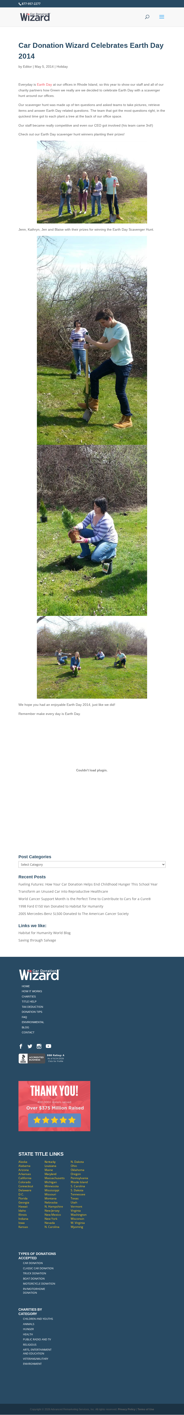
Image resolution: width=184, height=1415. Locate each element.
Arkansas (24, 1174)
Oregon (76, 1174)
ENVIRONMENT (32, 1363)
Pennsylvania (79, 1178)
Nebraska (51, 1202)
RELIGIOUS (29, 1344)
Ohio (74, 1166)
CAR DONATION (33, 1263)
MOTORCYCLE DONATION (39, 1283)
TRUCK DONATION (34, 1273)
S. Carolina (78, 1186)
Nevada (50, 1223)
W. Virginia (78, 1223)
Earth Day (44, 84)
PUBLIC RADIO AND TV (37, 1339)
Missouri (50, 1194)
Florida (23, 1198)
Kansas (23, 1227)
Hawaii (23, 1206)
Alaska (22, 1162)
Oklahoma (77, 1170)
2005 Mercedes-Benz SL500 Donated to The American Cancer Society (73, 913)
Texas (75, 1198)
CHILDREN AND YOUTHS (38, 1318)
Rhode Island (79, 1182)
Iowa (21, 1223)
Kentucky (50, 1162)
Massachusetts (55, 1178)
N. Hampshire (54, 1206)
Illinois (22, 1215)
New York (51, 1219)
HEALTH (28, 1334)
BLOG (25, 1027)
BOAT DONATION (34, 1278)
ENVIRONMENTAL (33, 1022)
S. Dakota (77, 1190)
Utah (74, 1202)
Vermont (76, 1206)
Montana (51, 1198)
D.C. (21, 1194)
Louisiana (50, 1166)
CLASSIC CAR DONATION (38, 1268)
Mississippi (52, 1190)
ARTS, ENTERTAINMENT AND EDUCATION (37, 1351)
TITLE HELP (29, 1001)
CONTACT (28, 1032)
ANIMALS (28, 1324)
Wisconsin (77, 1219)
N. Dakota (77, 1162)
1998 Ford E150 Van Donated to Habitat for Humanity (60, 906)
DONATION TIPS (32, 1011)
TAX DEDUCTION (32, 1006)
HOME (26, 986)
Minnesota (52, 1186)
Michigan (51, 1182)
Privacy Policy (126, 1409)
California (24, 1178)
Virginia (76, 1211)
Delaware (24, 1190)
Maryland (50, 1174)
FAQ (24, 1017)
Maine (49, 1170)
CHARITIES (29, 996)
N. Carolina (52, 1227)
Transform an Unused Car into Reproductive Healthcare (63, 891)
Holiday (62, 66)
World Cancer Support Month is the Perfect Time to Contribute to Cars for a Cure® (84, 899)
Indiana (23, 1219)
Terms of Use (146, 1409)
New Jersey (52, 1211)
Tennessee (78, 1194)
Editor (27, 66)
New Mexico (53, 1215)
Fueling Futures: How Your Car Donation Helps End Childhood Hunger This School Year (88, 884)
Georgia (23, 1202)
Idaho (22, 1211)
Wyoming (77, 1227)
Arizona (23, 1170)
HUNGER (28, 1329)
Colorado (24, 1182)
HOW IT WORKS (32, 991)
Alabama (24, 1166)
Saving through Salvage (37, 940)
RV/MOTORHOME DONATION (34, 1290)
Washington (78, 1215)
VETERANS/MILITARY (35, 1358)
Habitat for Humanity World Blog (44, 932)
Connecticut (25, 1186)
